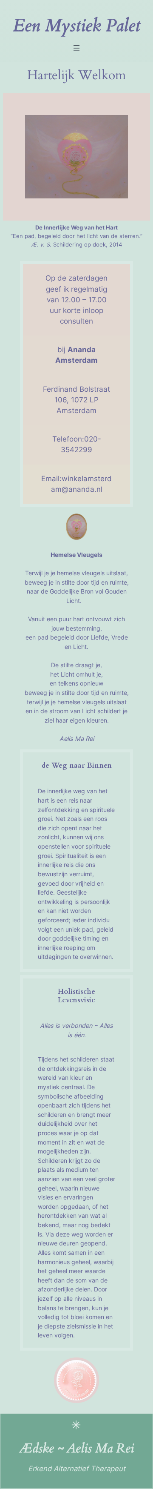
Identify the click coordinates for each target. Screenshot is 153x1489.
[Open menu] (76, 48)
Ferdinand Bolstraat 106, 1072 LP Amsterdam (76, 400)
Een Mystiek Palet (76, 25)
